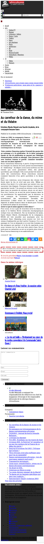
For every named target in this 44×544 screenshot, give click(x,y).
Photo (11, 44)
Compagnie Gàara (16, 412)
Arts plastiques (13, 42)
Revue (6, 67)
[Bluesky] (36, 239)
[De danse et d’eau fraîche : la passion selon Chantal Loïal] (16, 279)
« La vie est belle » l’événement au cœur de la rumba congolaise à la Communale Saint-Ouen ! (24, 340)
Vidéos (11, 61)
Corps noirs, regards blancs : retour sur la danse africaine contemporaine (25, 464)
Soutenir (8, 81)
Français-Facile (9, 73)
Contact (12, 534)
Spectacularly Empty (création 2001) (24, 478)
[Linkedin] (22, 239)
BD (10, 49)
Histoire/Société (14, 53)
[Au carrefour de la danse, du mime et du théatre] (16, 110)
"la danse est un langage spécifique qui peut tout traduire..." (25, 475)
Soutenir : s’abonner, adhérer (20, 525)
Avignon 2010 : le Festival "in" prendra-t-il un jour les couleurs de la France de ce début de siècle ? (26, 444)
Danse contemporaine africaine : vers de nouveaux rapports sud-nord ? (25, 458)
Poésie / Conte (13, 36)
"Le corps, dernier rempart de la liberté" (25, 472)
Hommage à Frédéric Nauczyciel (18, 312)
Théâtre (11, 38)
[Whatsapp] (25, 239)
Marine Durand (11, 308)
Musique (11, 32)
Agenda (7, 71)
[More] (40, 239)
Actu (6, 28)
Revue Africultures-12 (9, 242)
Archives (4, 540)
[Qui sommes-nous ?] (1, 17)
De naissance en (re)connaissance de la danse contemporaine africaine (25, 430)
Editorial (17, 258)
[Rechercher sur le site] (2, 11)
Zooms (7, 65)
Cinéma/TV (12, 30)
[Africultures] (12, 8)
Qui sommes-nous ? (13, 484)
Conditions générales (17, 530)
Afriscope (8, 69)
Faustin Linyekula (16, 416)
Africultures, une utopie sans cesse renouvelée (24, 83)
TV (5, 59)
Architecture (12, 46)
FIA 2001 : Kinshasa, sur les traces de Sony (26, 440)
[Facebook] (11, 239)
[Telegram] (33, 239)
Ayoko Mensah (15, 390)
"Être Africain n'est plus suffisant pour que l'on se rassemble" (24, 454)
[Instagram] (29, 239)
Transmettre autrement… (19, 461)
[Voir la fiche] (10, 388)
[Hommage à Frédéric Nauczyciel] (16, 306)
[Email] (18, 239)
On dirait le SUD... (16, 468)
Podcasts (11, 63)
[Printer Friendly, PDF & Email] (37, 139)
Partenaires (14, 527)
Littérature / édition (15, 34)
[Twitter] (15, 239)
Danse (10, 40)
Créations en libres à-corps (20, 470)
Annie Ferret (10, 281)
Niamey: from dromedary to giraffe (27, 256)
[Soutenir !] (22, 250)
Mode (10, 51)
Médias (11, 57)
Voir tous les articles (13, 481)
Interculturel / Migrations (16, 55)
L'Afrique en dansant (17, 438)
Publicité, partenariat (18, 532)
